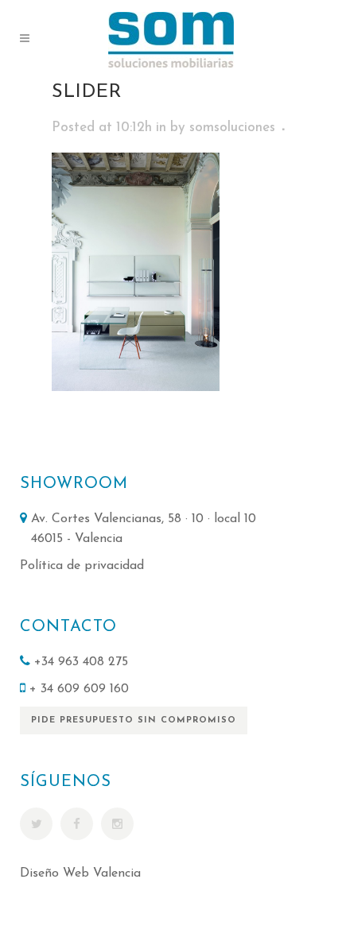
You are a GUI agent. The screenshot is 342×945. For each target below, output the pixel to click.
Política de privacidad (82, 566)
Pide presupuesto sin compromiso (133, 720)
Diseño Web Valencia (80, 873)
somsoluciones (232, 127)
